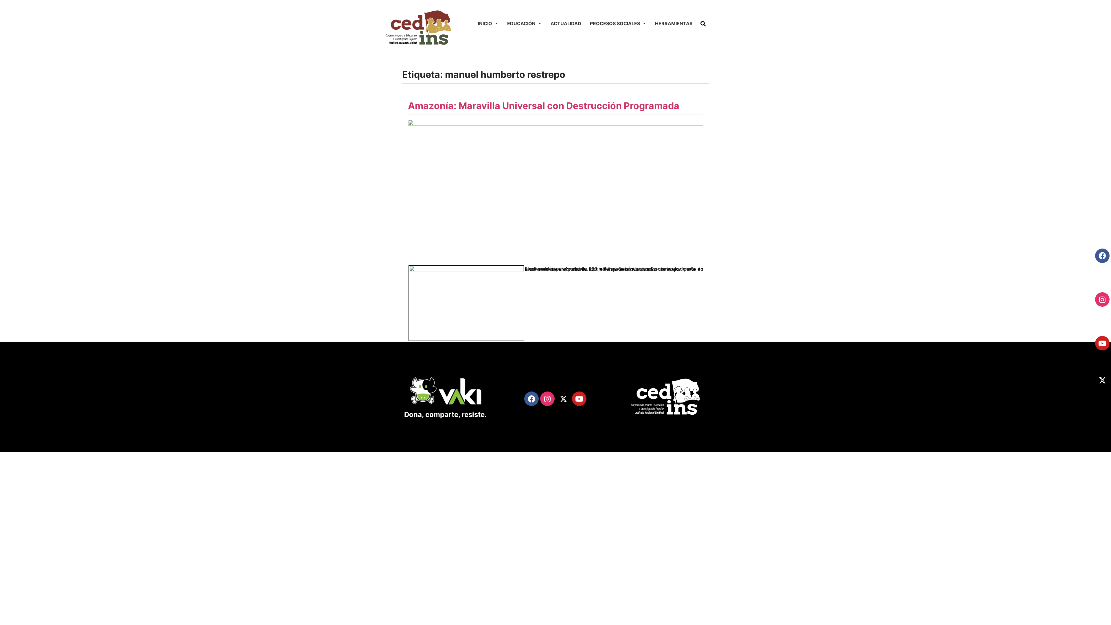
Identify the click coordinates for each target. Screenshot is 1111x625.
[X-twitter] (1102, 380)
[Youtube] (1102, 343)
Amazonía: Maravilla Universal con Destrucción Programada (543, 105)
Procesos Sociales (615, 23)
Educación (521, 23)
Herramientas (673, 23)
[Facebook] (1102, 256)
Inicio (485, 23)
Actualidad (566, 23)
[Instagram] (1102, 299)
